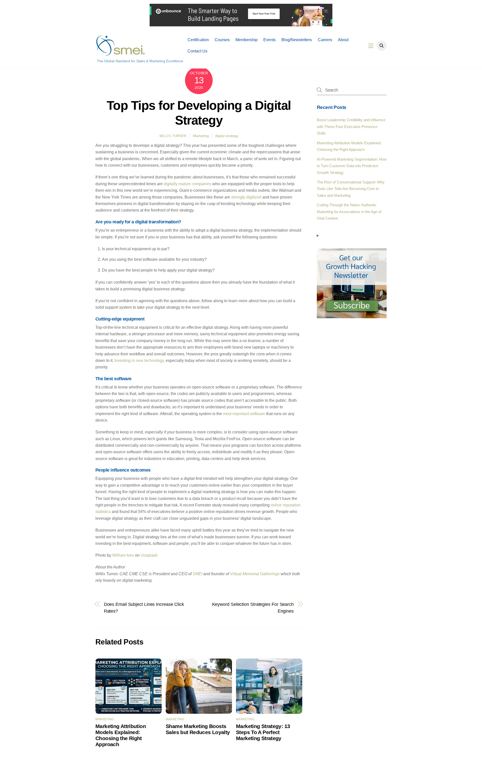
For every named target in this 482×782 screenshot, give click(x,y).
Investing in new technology (139, 360)
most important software (244, 414)
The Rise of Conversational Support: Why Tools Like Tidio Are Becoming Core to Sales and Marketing (351, 189)
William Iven (123, 555)
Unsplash (149, 555)
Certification (198, 40)
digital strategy (226, 136)
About (343, 40)
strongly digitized (246, 197)
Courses (222, 40)
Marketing (201, 136)
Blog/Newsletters (296, 40)
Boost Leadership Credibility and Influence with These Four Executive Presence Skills (351, 126)
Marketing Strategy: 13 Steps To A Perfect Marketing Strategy (263, 732)
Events (269, 40)
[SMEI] (120, 53)
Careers (325, 40)
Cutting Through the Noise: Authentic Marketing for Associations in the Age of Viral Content (349, 211)
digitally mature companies (187, 184)
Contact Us (197, 51)
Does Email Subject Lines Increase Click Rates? (144, 607)
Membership (246, 40)
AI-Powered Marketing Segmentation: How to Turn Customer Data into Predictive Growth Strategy (352, 166)
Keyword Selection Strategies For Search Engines (253, 607)
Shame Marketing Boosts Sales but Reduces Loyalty (198, 729)
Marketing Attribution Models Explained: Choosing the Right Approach (120, 735)
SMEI (197, 574)
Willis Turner (173, 136)
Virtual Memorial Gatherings (255, 574)
